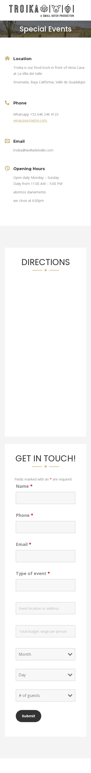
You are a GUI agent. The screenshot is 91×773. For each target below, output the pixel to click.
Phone (24, 515)
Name (24, 486)
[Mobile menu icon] (83, 10)
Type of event (33, 573)
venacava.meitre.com (30, 120)
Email (23, 544)
